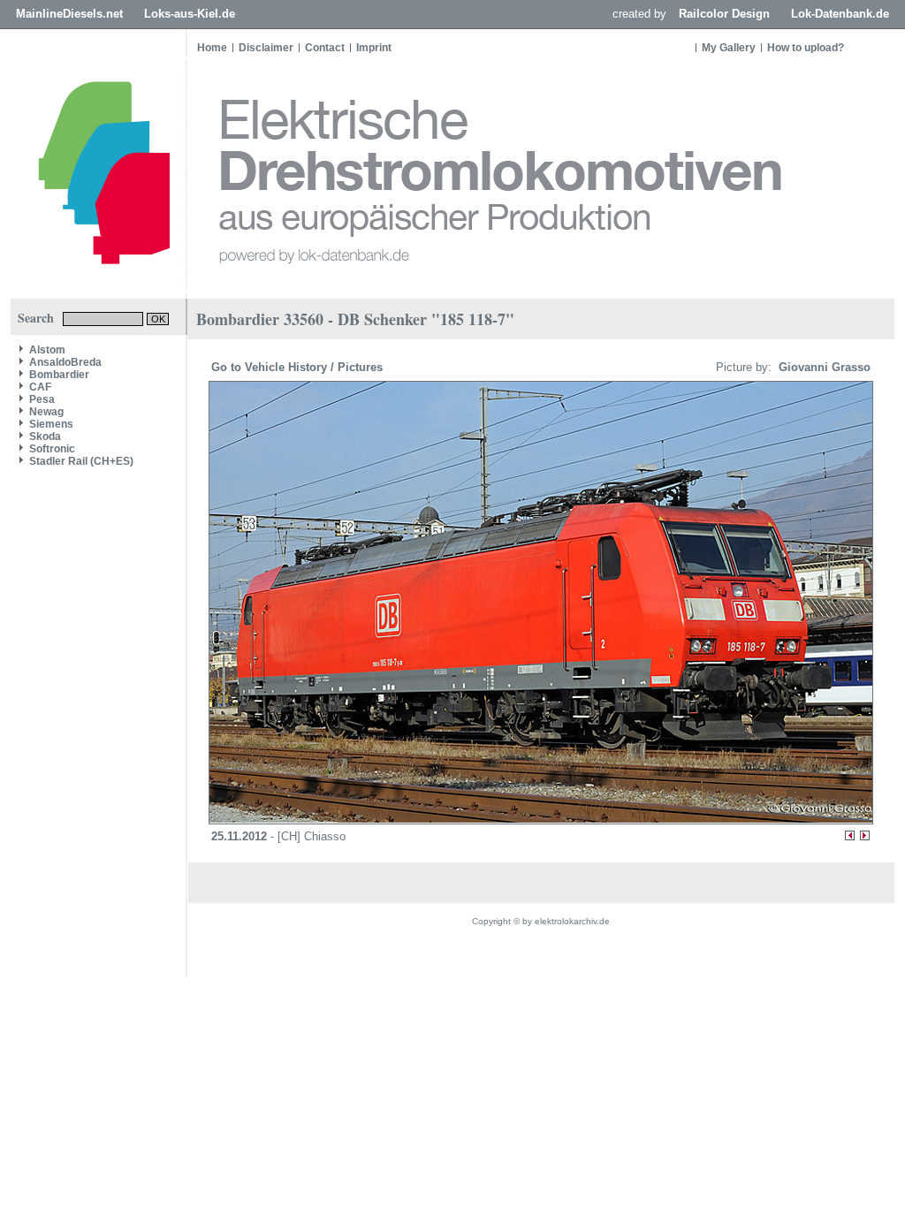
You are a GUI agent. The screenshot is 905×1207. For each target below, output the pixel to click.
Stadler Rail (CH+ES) (81, 461)
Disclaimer (266, 48)
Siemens (51, 424)
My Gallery (729, 48)
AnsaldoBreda (65, 362)
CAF (40, 387)
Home (212, 48)
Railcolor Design (724, 13)
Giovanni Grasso (823, 367)
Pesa (42, 399)
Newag (46, 412)
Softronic (52, 449)
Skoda (45, 436)
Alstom (47, 350)
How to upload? (805, 48)
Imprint (374, 48)
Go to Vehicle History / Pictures (298, 367)
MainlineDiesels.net (69, 13)
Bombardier (59, 374)
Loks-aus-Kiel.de (189, 13)
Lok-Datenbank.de (840, 13)
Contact (325, 48)
